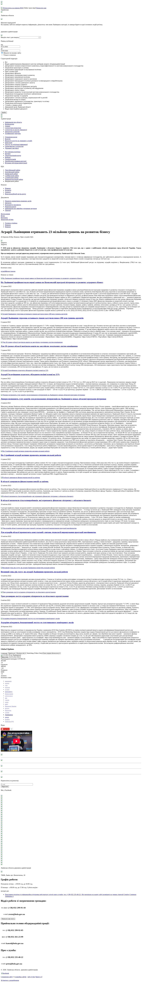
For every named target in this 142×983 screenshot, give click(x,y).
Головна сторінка (11, 223)
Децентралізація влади (13, 155)
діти (6, 685)
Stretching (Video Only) (35, 653)
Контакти (4, 218)
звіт (6, 698)
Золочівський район (12, 172)
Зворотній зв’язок (7, 219)
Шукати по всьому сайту (12, 53)
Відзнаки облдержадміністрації (16, 163)
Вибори (7, 157)
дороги (7, 700)
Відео (3, 216)
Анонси (8, 192)
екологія (7, 687)
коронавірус (8, 691)
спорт (6, 702)
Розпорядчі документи (13, 205)
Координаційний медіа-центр (15, 194)
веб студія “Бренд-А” (35, 977)
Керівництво (9, 124)
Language (4, 653)
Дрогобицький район (12, 170)
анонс (7, 717)
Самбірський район (12, 176)
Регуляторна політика (12, 152)
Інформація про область (13, 122)
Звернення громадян (12, 131)
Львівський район (11, 174)
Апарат (7, 126)
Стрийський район (11, 177)
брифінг (7, 719)
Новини (8, 188)
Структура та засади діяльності (16, 130)
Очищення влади (11, 137)
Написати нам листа (8, 919)
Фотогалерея (5, 214)
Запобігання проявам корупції (15, 161)
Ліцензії (8, 210)
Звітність (8, 203)
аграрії (3, 271)
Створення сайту (7, 977)
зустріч (7, 689)
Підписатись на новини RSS (13, 8)
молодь (7, 708)
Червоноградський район (14, 179)
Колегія (7, 139)
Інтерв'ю (8, 190)
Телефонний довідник (13, 133)
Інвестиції (8, 143)
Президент (8, 710)
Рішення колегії (10, 207)
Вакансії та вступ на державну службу (18, 141)
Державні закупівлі (12, 148)
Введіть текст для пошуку (10, 37)
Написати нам (41, 8)
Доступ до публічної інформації (16, 144)
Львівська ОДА (9, 721)
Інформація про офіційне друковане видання (21, 208)
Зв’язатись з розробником (10, 980)
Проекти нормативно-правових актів (18, 201)
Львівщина (9, 715)
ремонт (7, 683)
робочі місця (9, 696)
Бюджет (7, 154)
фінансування (10, 271)
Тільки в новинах (9, 55)
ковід (6, 704)
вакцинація (8, 681)
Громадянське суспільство (14, 146)
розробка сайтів (20, 977)
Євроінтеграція (10, 159)
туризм (7, 712)
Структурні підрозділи (13, 128)
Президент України (10, 706)
